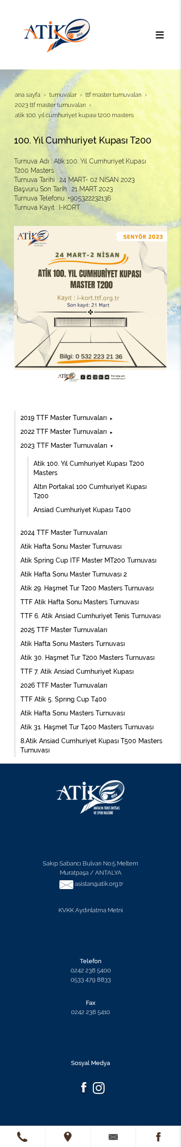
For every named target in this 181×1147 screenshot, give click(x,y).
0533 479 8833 (91, 979)
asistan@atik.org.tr (99, 883)
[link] (22, 1136)
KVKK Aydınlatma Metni (90, 910)
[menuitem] (91, 417)
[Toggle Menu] (159, 34)
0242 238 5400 (91, 970)
